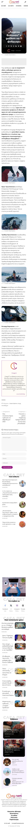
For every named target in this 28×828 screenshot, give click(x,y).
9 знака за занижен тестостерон (8, 693)
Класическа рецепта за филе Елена (6, 683)
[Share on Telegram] (18, 46)
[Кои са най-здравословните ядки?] (7, 762)
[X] (11, 607)
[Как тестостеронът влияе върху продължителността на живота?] (22, 483)
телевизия (5, 405)
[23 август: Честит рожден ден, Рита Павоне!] (20, 658)
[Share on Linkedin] (16, 46)
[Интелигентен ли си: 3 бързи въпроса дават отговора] (20, 625)
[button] (3, 2)
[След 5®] (14, 2)
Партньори (14, 819)
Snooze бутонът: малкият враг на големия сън (11, 732)
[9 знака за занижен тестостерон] (20, 693)
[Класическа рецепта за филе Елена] (20, 683)
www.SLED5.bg (20, 394)
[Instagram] (17, 607)
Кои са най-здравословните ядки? (17, 761)
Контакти (14, 813)
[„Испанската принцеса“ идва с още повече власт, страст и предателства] (22, 514)
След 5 (12, 50)
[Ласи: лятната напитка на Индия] (20, 671)
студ (19, 403)
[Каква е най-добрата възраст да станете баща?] (7, 772)
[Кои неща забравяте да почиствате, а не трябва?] (20, 646)
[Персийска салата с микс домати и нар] (22, 524)
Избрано (14, 719)
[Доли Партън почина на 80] (20, 638)
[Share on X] (11, 46)
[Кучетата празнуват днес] (22, 504)
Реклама (14, 817)
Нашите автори (14, 811)
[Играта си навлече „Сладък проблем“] (20, 704)
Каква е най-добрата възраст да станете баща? (18, 770)
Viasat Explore (13, 403)
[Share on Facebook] (9, 46)
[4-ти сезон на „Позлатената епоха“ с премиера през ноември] (22, 494)
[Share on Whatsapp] (14, 46)
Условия (14, 815)
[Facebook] (5, 607)
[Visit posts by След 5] (9, 50)
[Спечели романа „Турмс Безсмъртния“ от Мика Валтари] (7, 782)
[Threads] (23, 607)
